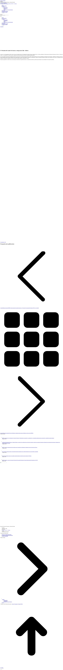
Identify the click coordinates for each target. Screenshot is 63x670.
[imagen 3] (18, 163)
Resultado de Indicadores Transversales (7, 535)
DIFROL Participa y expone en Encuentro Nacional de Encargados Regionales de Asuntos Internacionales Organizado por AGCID (20, 460)
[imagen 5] (18, 240)
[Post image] (3, 437)
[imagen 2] (18, 129)
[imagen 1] (18, 95)
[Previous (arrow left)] (0, 669)
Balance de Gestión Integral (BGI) (6, 534)
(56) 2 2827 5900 (2, 3)
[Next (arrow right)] (1, 669)
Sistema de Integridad (5, 536)
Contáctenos (7, 3)
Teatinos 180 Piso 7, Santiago (13, 3)
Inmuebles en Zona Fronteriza (8, 601)
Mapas (3, 602)
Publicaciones (6, 600)
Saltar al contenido (2, 0)
